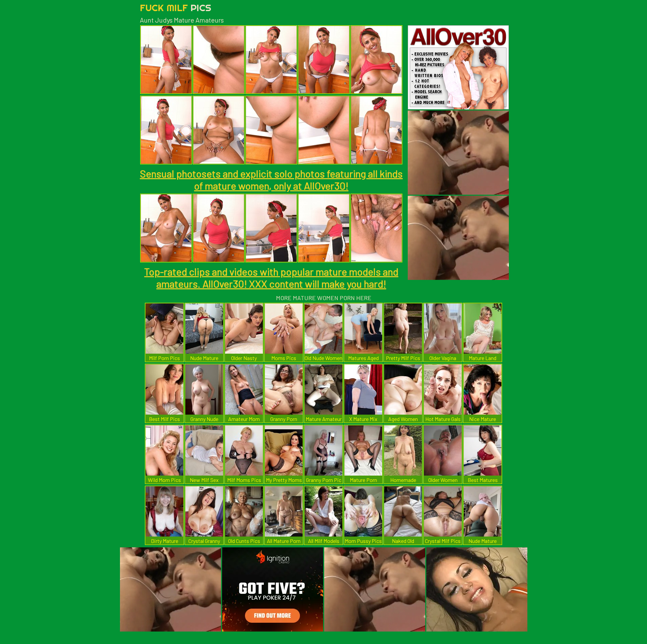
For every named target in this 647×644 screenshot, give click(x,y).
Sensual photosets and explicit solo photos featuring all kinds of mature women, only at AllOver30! (271, 179)
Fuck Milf (175, 7)
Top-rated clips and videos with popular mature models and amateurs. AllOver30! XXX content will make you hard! (271, 277)
